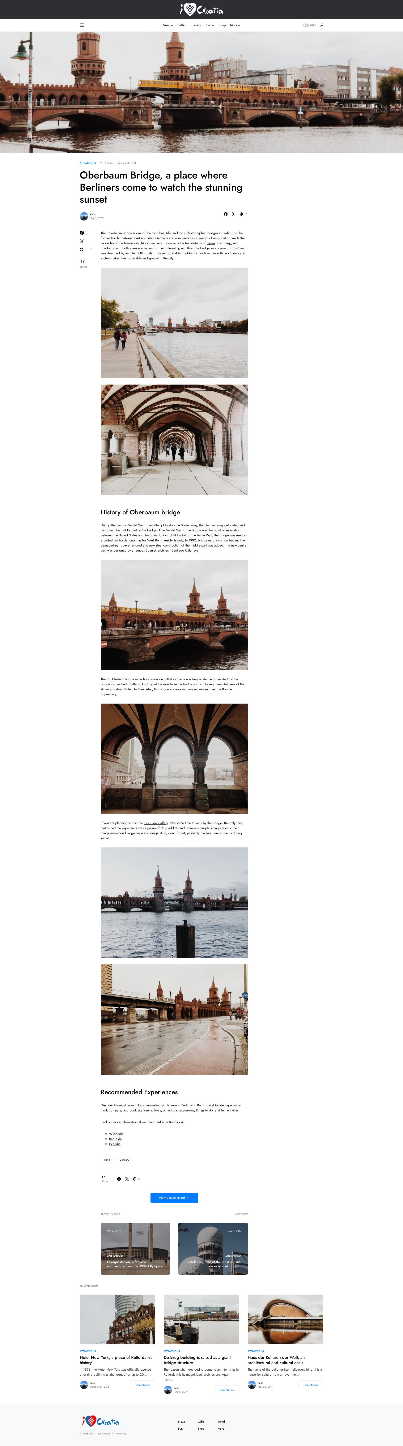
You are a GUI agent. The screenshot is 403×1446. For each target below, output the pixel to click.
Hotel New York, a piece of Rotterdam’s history (116, 1360)
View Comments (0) (172, 1198)
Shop (201, 1428)
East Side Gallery (156, 823)
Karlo (93, 214)
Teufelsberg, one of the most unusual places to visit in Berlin (213, 1264)
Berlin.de (115, 1138)
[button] (82, 25)
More (221, 1428)
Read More (143, 1385)
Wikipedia (116, 1133)
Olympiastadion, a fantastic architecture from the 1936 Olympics (134, 1264)
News (181, 1422)
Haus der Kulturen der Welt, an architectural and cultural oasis (276, 1360)
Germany (124, 1160)
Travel (221, 1422)
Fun (180, 1428)
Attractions (88, 163)
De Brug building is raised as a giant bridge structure (197, 1360)
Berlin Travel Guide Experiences (219, 1105)
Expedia (114, 1143)
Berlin (211, 243)
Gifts (201, 1422)
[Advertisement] (291, 224)
